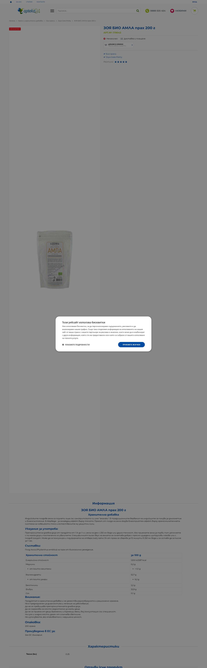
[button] (76, 344)
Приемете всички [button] (131, 344)
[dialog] (103, 334)
